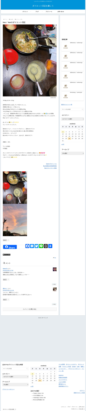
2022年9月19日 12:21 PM (8, 290)
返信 (55, 284)
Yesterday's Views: (38, 397)
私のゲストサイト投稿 (50, 168)
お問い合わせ (81, 406)
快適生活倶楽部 (63, 377)
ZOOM (74, 366)
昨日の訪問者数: (37, 399)
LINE (78, 366)
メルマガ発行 (62, 382)
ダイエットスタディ (71, 364)
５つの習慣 (62, 364)
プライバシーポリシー (8, 389)
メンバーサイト (63, 379)
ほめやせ (61, 375)
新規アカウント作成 (79, 392)
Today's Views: (37, 393)
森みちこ (5, 288)
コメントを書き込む (30, 309)
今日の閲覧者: (37, 395)
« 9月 (62, 144)
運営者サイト (62, 384)
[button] (82, 109)
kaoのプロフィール (51, 163)
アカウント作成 (66, 366)
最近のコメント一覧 (66, 104)
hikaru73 (5, 268)
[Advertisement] (72, 26)
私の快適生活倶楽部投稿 (50, 166)
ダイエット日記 (7, 254)
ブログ (69, 406)
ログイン (82, 390)
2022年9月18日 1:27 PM (8, 270)
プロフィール (74, 406)
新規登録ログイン (63, 386)
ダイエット (63, 406)
